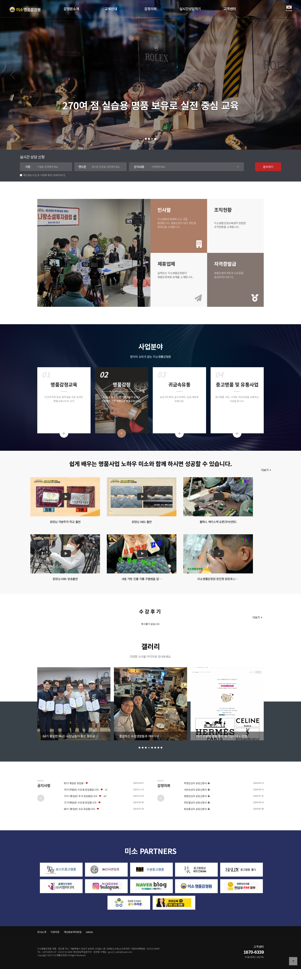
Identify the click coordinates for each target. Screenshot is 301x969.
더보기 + (266, 470)
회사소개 (41, 932)
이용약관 (55, 932)
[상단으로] (293, 961)
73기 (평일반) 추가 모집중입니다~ (81, 796)
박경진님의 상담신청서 (195, 783)
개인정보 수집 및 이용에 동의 (37, 175)
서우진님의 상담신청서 (195, 789)
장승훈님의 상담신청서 (195, 809)
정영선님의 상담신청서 (195, 796)
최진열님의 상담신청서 (195, 802)
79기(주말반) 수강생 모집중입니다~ (82, 789)
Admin (89, 932)
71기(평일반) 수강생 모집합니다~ (81, 802)
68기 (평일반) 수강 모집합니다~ (80, 809)
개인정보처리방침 (73, 932)
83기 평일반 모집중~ (74, 783)
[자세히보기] (59, 175)
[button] (146, 139)
